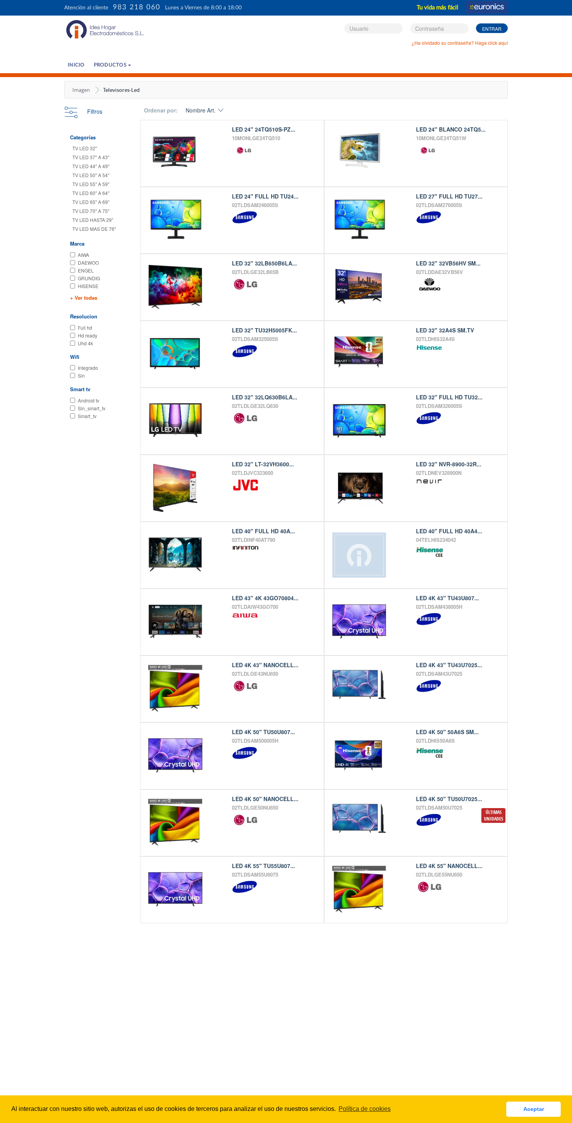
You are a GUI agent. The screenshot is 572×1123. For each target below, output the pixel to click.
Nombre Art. (201, 110)
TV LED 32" (84, 148)
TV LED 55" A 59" (90, 184)
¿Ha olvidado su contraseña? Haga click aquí (460, 42)
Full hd (85, 327)
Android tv (88, 400)
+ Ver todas (83, 297)
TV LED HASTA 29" (92, 219)
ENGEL (86, 270)
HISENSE (88, 286)
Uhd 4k (85, 343)
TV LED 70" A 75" (90, 210)
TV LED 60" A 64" (90, 193)
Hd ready (87, 335)
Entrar (492, 28)
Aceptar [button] (533, 1109)
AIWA (83, 254)
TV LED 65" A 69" (90, 202)
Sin (81, 375)
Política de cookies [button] (365, 1108)
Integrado (88, 367)
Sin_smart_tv (91, 408)
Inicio (76, 65)
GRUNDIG (89, 278)
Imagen (81, 89)
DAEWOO (88, 262)
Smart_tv (87, 416)
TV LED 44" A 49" (90, 166)
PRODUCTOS (111, 65)
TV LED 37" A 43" (90, 157)
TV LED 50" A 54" (90, 175)
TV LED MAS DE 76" (94, 228)
